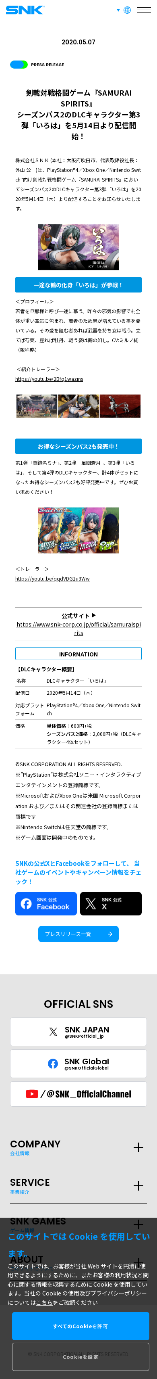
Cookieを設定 (81, 1356)
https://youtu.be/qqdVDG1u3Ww (52, 578)
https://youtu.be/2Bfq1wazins (49, 378)
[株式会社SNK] (24, 10)
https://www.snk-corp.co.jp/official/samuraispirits (79, 628)
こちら (44, 1302)
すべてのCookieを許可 (80, 1326)
